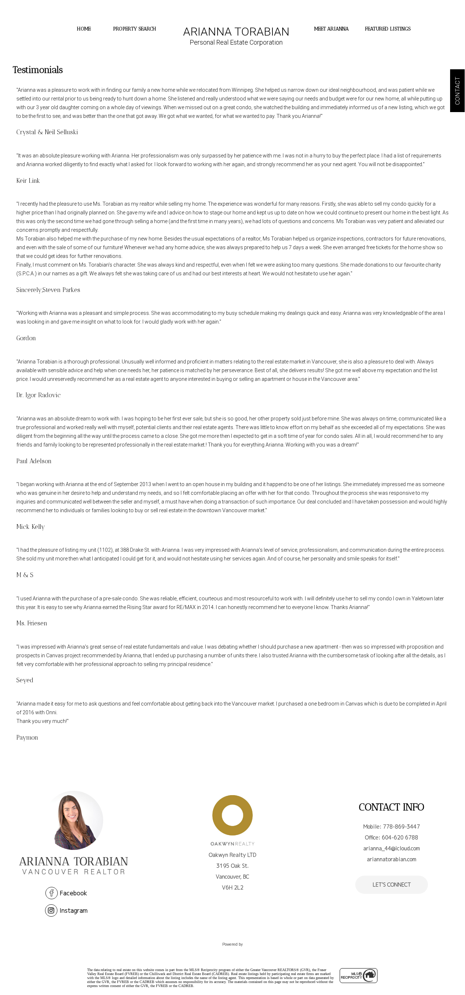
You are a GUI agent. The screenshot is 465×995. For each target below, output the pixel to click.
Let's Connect (392, 884)
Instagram (74, 910)
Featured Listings (388, 29)
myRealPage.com (232, 952)
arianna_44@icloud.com (391, 848)
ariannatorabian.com (391, 859)
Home (84, 29)
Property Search (134, 29)
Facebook (73, 893)
